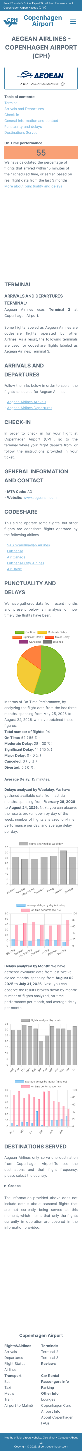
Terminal (11, 103)
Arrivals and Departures (24, 109)
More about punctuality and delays (33, 186)
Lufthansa (15, 551)
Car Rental (50, 1375)
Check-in (11, 114)
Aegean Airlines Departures (29, 408)
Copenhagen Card (56, 1405)
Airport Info (50, 1411)
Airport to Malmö (18, 1405)
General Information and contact (31, 120)
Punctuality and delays (23, 126)
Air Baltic (14, 569)
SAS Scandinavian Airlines (28, 545)
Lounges (48, 1399)
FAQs (45, 1423)
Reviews (48, 1363)
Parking (47, 1387)
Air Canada (16, 557)
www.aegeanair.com (40, 497)
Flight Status (14, 1363)
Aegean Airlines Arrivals (26, 402)
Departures (13, 1357)
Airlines (10, 1369)
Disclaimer (48, 1437)
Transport (12, 1375)
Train (8, 1399)
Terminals (49, 1346)
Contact (63, 1437)
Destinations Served (21, 132)
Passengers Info (55, 1381)
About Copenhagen (57, 1417)
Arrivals (10, 1351)
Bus (7, 1381)
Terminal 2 (49, 1351)
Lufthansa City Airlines (25, 563)
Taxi (7, 1387)
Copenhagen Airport (43, 20)
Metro (9, 1393)
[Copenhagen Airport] (10, 22)
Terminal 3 (49, 1357)
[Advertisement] (41, 235)
